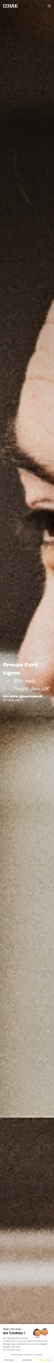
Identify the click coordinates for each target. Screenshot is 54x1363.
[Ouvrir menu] (49, 6)
